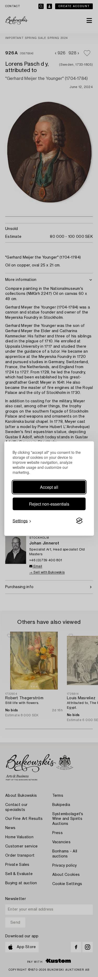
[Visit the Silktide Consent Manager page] (79, 521)
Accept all (49, 487)
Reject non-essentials (49, 504)
